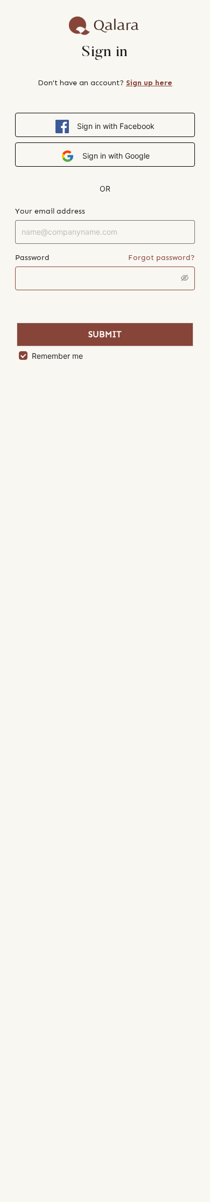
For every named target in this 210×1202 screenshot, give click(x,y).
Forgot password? (161, 257)
